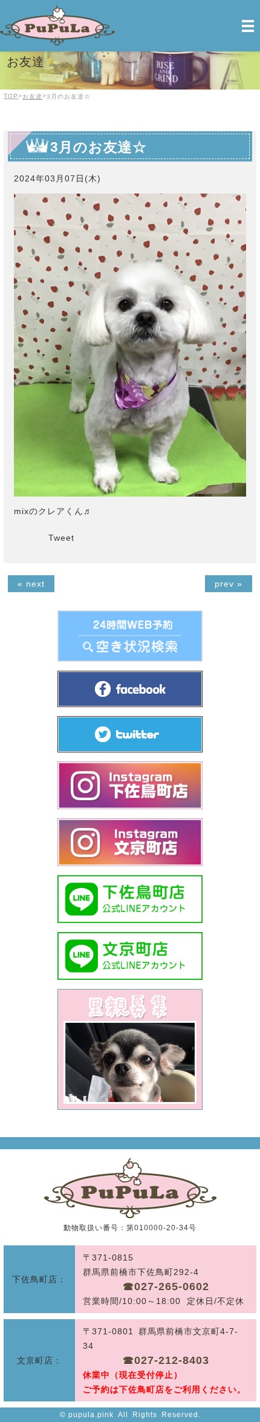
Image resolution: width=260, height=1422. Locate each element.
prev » (228, 584)
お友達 (32, 96)
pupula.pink (91, 1415)
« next (31, 584)
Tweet (61, 538)
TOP (11, 96)
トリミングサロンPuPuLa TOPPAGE (130, 1188)
